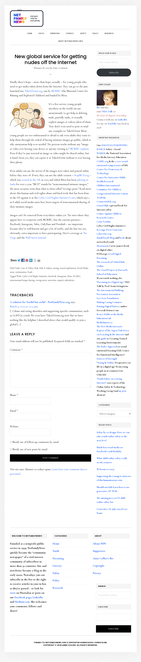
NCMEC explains (79, 149)
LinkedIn (122, 119)
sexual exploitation (68, 268)
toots (13, 593)
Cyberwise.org (104, 233)
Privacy (97, 573)
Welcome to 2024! (105, 469)
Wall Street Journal (35, 237)
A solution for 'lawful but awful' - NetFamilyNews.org (40, 302)
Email (14, 410)
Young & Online (105, 362)
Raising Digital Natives (108, 306)
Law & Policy (27, 268)
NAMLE (101, 153)
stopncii (60, 280)
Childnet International (108, 185)
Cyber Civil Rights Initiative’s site (56, 197)
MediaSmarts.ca (104, 322)
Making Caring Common (109, 302)
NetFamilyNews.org (27, 19)
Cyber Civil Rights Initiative (34, 276)
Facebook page (22, 597)
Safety (56, 573)
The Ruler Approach (107, 346)
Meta (69, 276)
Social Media (82, 268)
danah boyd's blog (106, 237)
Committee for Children (109, 189)
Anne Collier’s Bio (103, 558)
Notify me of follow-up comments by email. (35, 442)
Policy (56, 580)
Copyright (98, 565)
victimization (20, 272)
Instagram (61, 276)
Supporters (99, 551)
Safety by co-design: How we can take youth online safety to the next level (113, 436)
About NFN (99, 543)
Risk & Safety (45, 268)
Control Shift (102, 205)
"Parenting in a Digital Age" (110, 282)
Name (14, 395)
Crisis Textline (104, 221)
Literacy (57, 565)
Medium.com (22, 601)
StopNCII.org (81, 175)
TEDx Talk (106, 111)
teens (12, 272)
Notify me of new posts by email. (30, 449)
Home (56, 543)
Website (14, 426)
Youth (29, 272)
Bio (98, 107)
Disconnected (102, 245)
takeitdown (69, 280)
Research (58, 588)
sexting (56, 268)
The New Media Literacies (109, 326)
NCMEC (56, 91)
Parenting (58, 558)
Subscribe (114, 72)
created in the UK (31, 180)
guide (103, 338)
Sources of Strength (107, 358)
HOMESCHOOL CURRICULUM (93, 642)
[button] (128, 16)
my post (122, 390)
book (122, 237)
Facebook (52, 276)
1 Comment (62, 67)
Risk (36, 268)
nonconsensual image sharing (22, 280)
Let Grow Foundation (108, 298)
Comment (16, 349)
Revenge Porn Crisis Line (109, 229)
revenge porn (41, 280)
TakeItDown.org (33, 91)
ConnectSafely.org (106, 201)
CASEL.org (102, 161)
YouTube (112, 123)
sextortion (52, 280)
